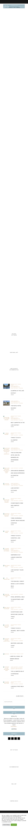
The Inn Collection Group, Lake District (17, 668)
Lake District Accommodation (15, 386)
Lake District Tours (17, 570)
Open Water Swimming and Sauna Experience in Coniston (18, 473)
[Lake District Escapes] (19, 738)
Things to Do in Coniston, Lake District (16, 538)
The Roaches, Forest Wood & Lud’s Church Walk (17, 584)
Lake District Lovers (17, 388)
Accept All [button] (14, 824)
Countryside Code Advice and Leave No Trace (17, 614)
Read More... (14, 726)
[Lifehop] (15, 738)
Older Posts (20, 696)
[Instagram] (12, 738)
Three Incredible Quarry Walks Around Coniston (18, 521)
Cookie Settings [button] (6, 824)
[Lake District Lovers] (9, 738)
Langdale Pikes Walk (17, 686)
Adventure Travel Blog (16, 385)
